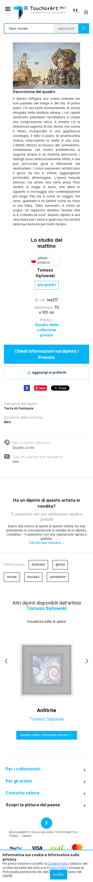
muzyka (33, 577)
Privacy (13, 835)
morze (12, 577)
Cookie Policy (58, 863)
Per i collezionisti (23, 769)
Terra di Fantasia (18, 408)
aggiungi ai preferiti (49, 372)
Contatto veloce (23, 793)
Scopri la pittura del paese (33, 804)
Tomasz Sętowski (46, 608)
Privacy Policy (57, 868)
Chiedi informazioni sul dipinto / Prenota (46, 354)
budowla (38, 564)
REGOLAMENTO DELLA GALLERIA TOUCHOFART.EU (43, 832)
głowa (60, 564)
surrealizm (58, 577)
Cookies (26, 835)
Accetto (59, 874)
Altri (7, 422)
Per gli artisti (19, 781)
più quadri (46, 284)
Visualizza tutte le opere (46, 621)
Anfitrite (46, 710)
